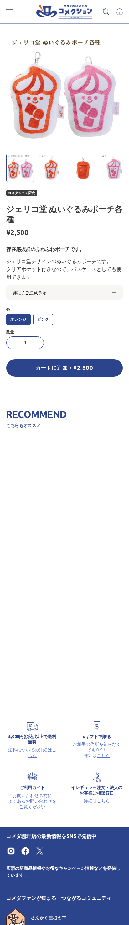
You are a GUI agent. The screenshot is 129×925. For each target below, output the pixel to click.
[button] (105, 11)
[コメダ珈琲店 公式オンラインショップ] (64, 12)
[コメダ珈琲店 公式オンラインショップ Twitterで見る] (39, 851)
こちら (103, 755)
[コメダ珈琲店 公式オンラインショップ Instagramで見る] (11, 851)
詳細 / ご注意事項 (30, 292)
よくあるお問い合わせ (30, 801)
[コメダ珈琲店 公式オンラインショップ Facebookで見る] (25, 851)
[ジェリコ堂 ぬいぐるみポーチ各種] (20, 168)
